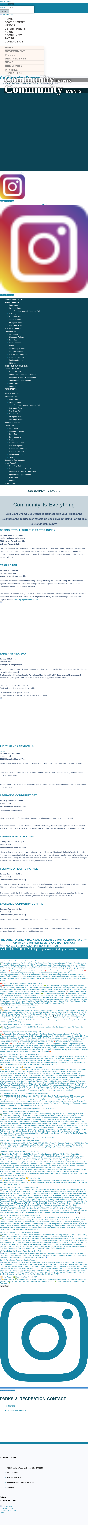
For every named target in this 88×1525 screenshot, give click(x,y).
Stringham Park (15, 322)
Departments (15, 28)
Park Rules (13, 305)
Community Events (17, 349)
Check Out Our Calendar (16, 366)
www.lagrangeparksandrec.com (26, 600)
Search (2, 7)
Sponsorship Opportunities (20, 380)
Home (9, 18)
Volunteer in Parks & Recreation (22, 377)
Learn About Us (12, 369)
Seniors (12, 346)
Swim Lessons (15, 343)
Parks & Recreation (13, 299)
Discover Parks (12, 302)
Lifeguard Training (16, 337)
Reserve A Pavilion (13, 328)
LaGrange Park (15, 314)
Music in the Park (16, 357)
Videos (10, 25)
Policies (12, 386)
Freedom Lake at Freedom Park (27, 311)
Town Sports (10, 389)
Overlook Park (15, 319)
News (9, 31)
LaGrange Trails (16, 325)
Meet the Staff (15, 372)
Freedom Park (15, 308)
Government (15, 22)
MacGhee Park (15, 317)
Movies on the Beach (18, 354)
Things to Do (10, 331)
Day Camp (13, 334)
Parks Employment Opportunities (22, 374)
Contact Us (14, 41)
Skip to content (5, 1)
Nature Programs (16, 351)
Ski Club (12, 363)
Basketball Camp (16, 360)
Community (13, 35)
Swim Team (14, 340)
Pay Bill (11, 38)
